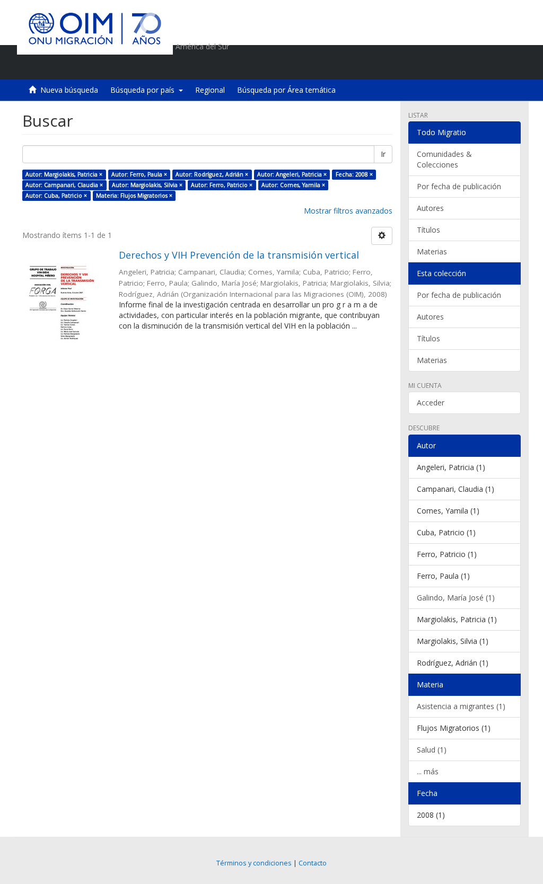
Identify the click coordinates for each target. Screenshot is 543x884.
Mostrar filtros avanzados (348, 211)
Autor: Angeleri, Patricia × (292, 174)
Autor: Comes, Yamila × (293, 185)
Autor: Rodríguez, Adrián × (212, 174)
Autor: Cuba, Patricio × (56, 195)
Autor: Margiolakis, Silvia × (147, 185)
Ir (383, 154)
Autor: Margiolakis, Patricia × (63, 174)
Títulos (428, 230)
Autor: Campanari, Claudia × (64, 185)
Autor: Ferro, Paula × (139, 174)
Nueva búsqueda (69, 90)
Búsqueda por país (144, 90)
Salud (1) (431, 750)
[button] (452, 66)
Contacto (313, 863)
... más (428, 771)
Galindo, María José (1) (456, 598)
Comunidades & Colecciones (444, 159)
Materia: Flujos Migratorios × (134, 195)
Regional (210, 90)
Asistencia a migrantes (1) (461, 706)
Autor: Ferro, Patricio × (221, 185)
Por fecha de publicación (459, 186)
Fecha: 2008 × (354, 174)
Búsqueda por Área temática (286, 90)
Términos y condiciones (254, 863)
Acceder (430, 402)
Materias (432, 251)
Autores (430, 208)
